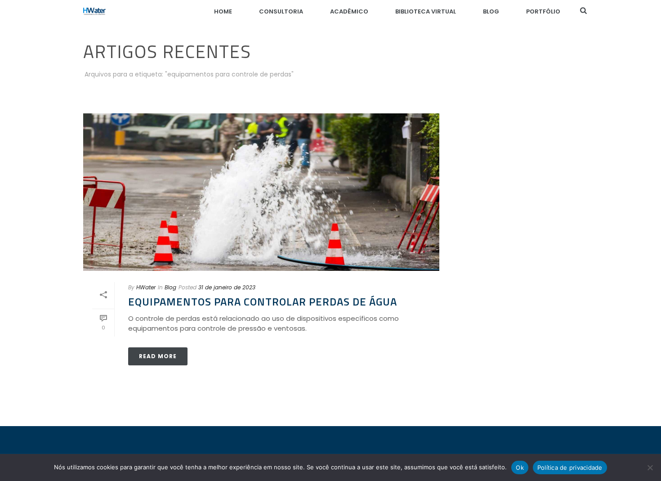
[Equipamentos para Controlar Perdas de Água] (261, 192)
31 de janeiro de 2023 (226, 287)
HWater (146, 287)
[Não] (649, 467)
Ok (520, 467)
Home (223, 11)
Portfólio (543, 11)
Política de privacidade (570, 467)
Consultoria (281, 11)
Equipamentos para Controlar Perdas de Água (262, 301)
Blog (491, 11)
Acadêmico (349, 11)
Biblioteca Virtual (425, 11)
